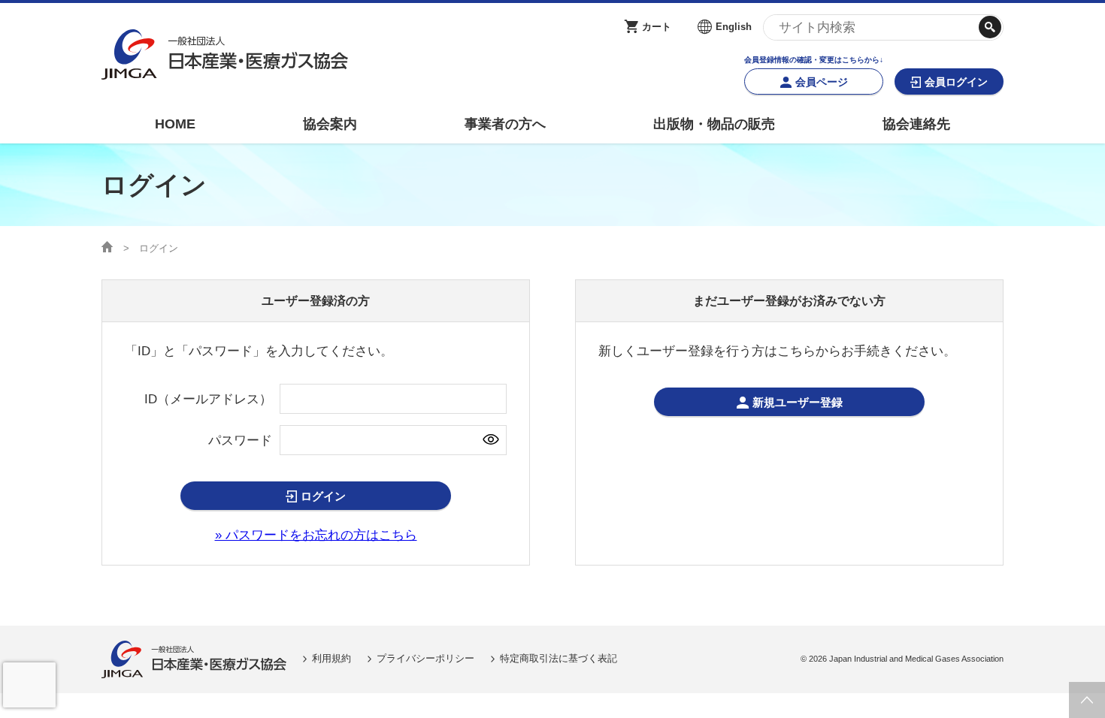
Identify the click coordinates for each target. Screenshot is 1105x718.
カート (656, 26)
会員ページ (821, 82)
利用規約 (331, 658)
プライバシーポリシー (425, 658)
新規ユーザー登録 (797, 402)
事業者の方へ (505, 123)
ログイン (323, 496)
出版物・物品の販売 (714, 123)
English (734, 26)
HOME (175, 123)
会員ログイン (956, 82)
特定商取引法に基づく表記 (558, 658)
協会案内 (330, 123)
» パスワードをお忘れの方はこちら (316, 535)
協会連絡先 (916, 123)
